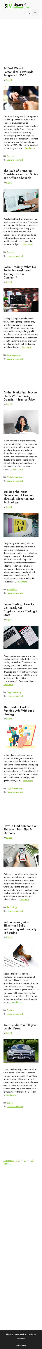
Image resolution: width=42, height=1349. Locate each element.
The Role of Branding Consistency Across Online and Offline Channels (21, 174)
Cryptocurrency (14, 355)
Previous (9, 1160)
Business (10, 156)
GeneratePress (21, 1345)
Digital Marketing (15, 477)
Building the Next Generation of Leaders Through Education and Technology (19, 497)
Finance (10, 1010)
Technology (12, 589)
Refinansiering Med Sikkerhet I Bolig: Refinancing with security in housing (20, 927)
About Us (9, 1334)
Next (7, 1163)
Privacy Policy (20, 1334)
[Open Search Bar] (28, 12)
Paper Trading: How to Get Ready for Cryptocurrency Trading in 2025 (21, 609)
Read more (30, 148)
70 (32, 1160)
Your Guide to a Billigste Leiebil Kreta (20, 1027)
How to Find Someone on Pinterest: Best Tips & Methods (20, 829)
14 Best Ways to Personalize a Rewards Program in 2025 (18, 71)
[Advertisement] (21, 44)
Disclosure (32, 1334)
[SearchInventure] (16, 5)
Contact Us (21, 1338)
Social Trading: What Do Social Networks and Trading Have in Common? (20, 272)
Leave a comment (15, 159)
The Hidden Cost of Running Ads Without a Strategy (19, 710)
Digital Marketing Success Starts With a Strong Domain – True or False (20, 396)
